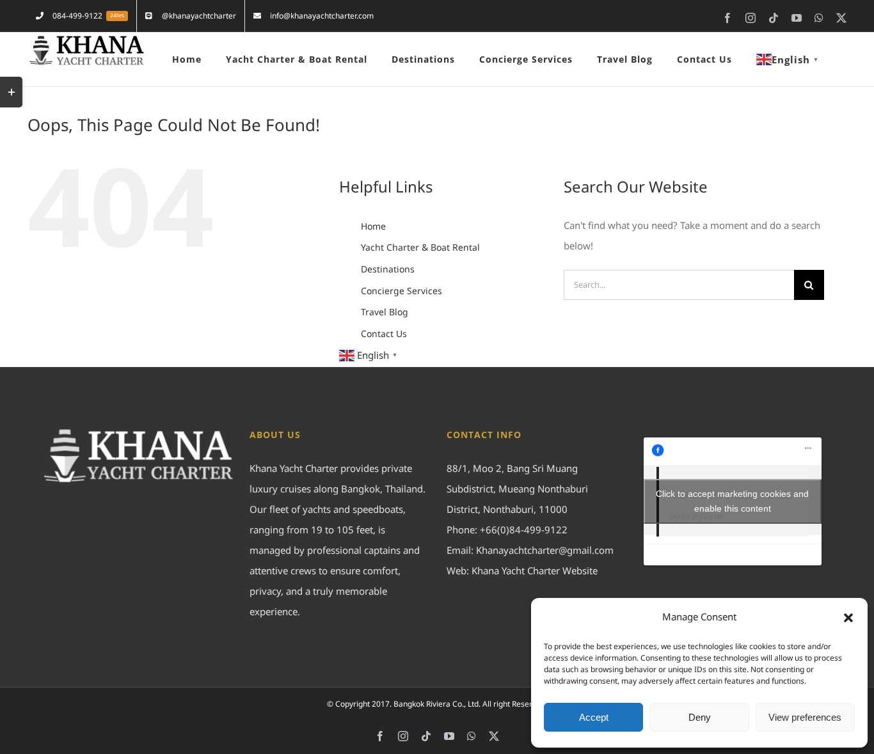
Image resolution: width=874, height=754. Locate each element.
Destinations (388, 269)
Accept (593, 717)
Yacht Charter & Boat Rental (420, 248)
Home (373, 226)
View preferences (804, 717)
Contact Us (384, 334)
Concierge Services (401, 291)
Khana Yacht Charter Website (535, 571)
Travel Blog (384, 312)
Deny (699, 717)
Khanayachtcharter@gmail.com (545, 551)
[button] (848, 617)
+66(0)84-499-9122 (524, 530)
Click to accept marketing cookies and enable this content (732, 501)
